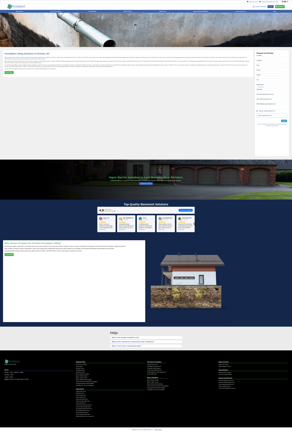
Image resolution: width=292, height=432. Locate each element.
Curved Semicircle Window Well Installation (86, 381)
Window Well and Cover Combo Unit (85, 416)
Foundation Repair (80, 370)
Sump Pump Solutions (81, 364)
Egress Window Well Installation (84, 379)
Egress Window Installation (82, 374)
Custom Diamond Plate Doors (83, 406)
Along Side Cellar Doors (82, 399)
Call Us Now (9, 72)
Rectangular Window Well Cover (84, 408)
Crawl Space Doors (81, 403)
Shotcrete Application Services (226, 380)
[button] (280, 6)
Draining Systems (80, 372)
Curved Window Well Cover (83, 410)
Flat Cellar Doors (80, 393)
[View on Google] (100, 218)
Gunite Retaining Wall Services (226, 384)
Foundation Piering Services (154, 366)
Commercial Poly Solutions (225, 374)
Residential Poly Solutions (224, 372)
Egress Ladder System (81, 377)
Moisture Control (80, 368)
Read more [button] (102, 229)
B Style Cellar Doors (81, 395)
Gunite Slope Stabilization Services (227, 388)
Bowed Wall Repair (151, 374)
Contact (270, 6)
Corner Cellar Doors (81, 397)
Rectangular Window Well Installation (85, 383)
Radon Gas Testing (223, 364)
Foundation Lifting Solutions (154, 368)
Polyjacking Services (152, 364)
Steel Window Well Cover (82, 412)
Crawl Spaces (79, 366)
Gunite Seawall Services (224, 386)
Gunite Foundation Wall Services (226, 382)
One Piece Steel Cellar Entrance (84, 405)
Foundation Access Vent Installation (84, 385)
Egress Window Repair (81, 376)
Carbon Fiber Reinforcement (154, 370)
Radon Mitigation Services (224, 366)
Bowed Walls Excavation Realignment (156, 372)
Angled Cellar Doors (81, 391)
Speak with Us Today (146, 183)
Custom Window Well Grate (83, 414)
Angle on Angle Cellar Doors (83, 401)
